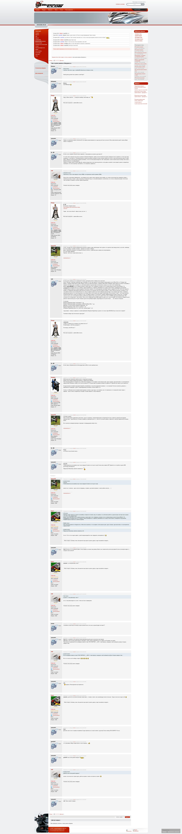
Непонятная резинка (140, 77)
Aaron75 (53, 245)
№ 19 (74, 138)
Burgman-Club (49, 4)
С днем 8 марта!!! (138, 102)
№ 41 (74, 727)
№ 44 (74, 769)
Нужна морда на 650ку (140, 66)
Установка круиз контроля (141, 52)
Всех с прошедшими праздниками (139, 60)
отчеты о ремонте (68, 57)
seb (52, 170)
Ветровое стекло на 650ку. (141, 63)
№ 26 (74, 363)
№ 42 (74, 741)
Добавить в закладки (120, 4)
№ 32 (74, 511)
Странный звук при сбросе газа (141, 70)
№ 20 (74, 152)
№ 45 (74, 799)
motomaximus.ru (66, 258)
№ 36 (74, 623)
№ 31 (74, 479)
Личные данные (56, 121)
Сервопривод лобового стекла (140, 74)
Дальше (61, 60)
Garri (52, 511)
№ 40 (74, 695)
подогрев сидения (139, 49)
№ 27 (74, 377)
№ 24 (74, 279)
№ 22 (74, 203)
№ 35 (74, 594)
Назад (50, 60)
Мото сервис (61, 57)
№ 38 (74, 651)
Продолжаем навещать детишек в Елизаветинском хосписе (140, 87)
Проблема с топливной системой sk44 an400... (140, 56)
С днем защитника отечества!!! (141, 103)
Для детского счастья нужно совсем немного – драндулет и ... (141, 92)
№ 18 (74, 95)
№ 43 (74, 755)
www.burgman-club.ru (55, 830)
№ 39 (74, 681)
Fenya (52, 95)
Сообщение (55, 119)
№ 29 (74, 448)
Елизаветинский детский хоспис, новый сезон (140, 100)
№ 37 (74, 637)
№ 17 (74, 81)
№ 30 (74, 462)
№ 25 (74, 320)
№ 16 (74, 66)
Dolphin (53, 377)
